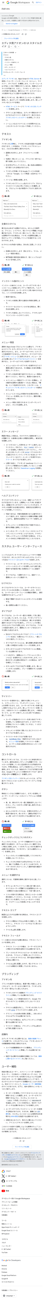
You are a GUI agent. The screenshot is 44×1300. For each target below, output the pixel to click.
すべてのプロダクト (8, 1282)
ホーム (4, 30)
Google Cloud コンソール (10, 1230)
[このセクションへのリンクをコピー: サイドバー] (14, 696)
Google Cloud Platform (9, 1275)
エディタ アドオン (8, 79)
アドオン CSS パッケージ (11, 778)
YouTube (4, 1252)
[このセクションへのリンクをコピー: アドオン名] (14, 139)
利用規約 (4, 1215)
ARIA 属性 (14, 1116)
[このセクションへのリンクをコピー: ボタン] (10, 789)
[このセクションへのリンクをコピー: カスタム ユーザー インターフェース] (4, 550)
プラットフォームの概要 (9, 1202)
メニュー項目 (14, 742)
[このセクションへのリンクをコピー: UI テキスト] (14, 583)
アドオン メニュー (11, 357)
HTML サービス (11, 107)
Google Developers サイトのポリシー (15, 1159)
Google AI (5, 1279)
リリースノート (7, 1208)
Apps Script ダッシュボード (10, 1227)
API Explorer (6, 1234)
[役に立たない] (25, 34)
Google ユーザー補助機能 (32, 1084)
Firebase (4, 1272)
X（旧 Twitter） (7, 1249)
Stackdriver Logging (28, 468)
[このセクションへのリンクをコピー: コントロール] (18, 754)
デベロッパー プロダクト (10, 1205)
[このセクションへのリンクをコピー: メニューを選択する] (22, 875)
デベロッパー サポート (9, 1212)
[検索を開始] (33, 2)
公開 (11, 144)
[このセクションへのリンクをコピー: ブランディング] (21, 974)
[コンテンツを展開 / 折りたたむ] (15, 52)
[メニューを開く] (3, 2)
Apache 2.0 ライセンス (14, 1157)
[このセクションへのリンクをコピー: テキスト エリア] (18, 910)
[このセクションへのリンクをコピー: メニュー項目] (16, 342)
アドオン (25, 30)
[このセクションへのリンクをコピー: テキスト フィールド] (22, 936)
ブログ (4, 1243)
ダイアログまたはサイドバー (25, 359)
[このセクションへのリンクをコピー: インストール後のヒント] (26, 281)
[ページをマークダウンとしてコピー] (15, 46)
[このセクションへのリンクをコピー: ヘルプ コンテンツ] (21, 496)
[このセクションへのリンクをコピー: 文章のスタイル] (18, 224)
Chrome (4, 1269)
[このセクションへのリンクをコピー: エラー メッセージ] (21, 432)
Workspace (24, 2)
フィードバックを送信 (11, 38)
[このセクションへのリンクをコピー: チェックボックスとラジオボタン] (34, 837)
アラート (9, 460)
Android (4, 1265)
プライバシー (13, 1290)
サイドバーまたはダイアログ (18, 560)
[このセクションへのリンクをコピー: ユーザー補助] (18, 1067)
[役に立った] (22, 34)
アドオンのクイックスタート (16, 118)
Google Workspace (14, 30)
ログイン (39, 2)
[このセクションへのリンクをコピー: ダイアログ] (14, 611)
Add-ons (6, 9)
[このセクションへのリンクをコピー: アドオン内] (14, 979)
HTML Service (34, 79)
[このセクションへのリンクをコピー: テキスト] (13, 134)
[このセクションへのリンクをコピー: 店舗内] (10, 1034)
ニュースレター (7, 1246)
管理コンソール (7, 1224)
